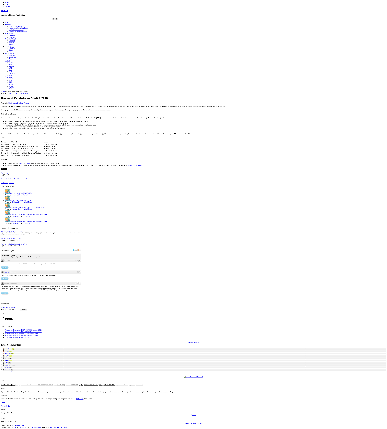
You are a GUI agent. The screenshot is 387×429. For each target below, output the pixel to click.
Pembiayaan (9, 33)
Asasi (10, 59)
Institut (11, 44)
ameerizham (7, 353)
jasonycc (6, 272)
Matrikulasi (12, 57)
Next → (11, 183)
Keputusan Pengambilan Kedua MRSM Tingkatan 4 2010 (28, 221)
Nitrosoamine (8, 365)
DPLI (10, 52)
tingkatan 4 (125, 385)
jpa (19, 385)
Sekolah (7, 61)
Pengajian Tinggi (10, 39)
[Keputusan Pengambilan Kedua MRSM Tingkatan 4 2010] (7, 221)
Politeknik (12, 42)
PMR (10, 81)
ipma (5, 178)
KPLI (10, 50)
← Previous (4, 183)
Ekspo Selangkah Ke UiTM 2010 (20, 200)
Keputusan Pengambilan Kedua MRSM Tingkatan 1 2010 (28, 214)
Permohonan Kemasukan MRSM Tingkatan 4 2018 (21, 333)
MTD (10, 68)
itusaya (6, 358)
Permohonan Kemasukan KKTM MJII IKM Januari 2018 (23, 330)
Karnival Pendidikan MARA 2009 (21, 193)
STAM (11, 86)
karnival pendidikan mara (16, 178)
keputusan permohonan (45, 385)
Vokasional (12, 73)
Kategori (3, 413)
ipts (9, 178)
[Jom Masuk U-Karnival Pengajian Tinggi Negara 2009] (7, 207)
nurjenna (7, 351)
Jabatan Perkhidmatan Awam (18, 32)
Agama (11, 62)
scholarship (61, 385)
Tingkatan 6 (12, 55)
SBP (10, 64)
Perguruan (8, 46)
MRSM (11, 66)
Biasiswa (12, 35)
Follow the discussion (79, 250)
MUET (11, 88)
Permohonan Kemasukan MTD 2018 (17, 337)
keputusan (132, 385)
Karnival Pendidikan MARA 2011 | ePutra (14, 244)
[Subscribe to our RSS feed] (8, 307)
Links (3, 402)
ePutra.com (79, 399)
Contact (7, 6)
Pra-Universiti (9, 53)
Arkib (3, 422)
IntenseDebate (11, 371)
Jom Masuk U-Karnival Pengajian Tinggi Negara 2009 (27, 207)
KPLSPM (12, 48)
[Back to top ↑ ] (62, 427)
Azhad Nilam (23, 93)
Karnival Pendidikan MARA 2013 (11, 231)
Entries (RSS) (22, 427)
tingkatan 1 (118, 385)
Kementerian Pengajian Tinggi (18, 28)
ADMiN (7, 360)
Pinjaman (12, 37)
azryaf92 (7, 356)
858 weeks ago (13, 283)
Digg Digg (4, 173)
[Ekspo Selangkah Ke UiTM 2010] (7, 200)
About (7, 4)
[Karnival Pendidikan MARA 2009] (7, 193)
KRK (10, 75)
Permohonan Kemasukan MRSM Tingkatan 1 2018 (21, 335)
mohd (6, 362)
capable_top (7, 369)
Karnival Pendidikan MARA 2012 (11, 238)
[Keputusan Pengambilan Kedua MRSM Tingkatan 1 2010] (7, 214)
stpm (55, 385)
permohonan (109, 384)
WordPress (52, 427)
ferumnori (7, 367)
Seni (10, 70)
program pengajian (36, 178)
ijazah (16, 385)
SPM (10, 82)
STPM (11, 84)
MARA (21, 163)
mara (24, 178)
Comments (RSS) (35, 427)
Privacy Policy (6, 406)
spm (81, 384)
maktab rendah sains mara (28, 385)
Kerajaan (8, 24)
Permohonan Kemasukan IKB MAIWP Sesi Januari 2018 (23, 332)
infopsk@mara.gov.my (135, 165)
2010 (2, 178)
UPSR (11, 79)
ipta (7, 178)
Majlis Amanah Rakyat (16, 30)
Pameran (26, 103)
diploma (68, 385)
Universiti (12, 41)
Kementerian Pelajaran (16, 26)
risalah (29, 163)
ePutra (4, 10)
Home (7, 2)
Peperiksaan (8, 77)
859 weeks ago (11, 260)
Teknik (11, 71)
